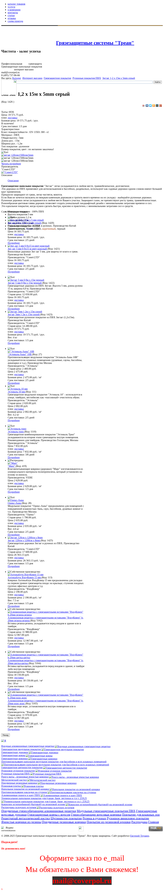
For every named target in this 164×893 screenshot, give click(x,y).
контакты (13, 12)
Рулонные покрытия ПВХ (87, 78)
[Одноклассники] (154, 105)
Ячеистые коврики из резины (21, 822)
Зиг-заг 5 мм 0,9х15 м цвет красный (28, 248)
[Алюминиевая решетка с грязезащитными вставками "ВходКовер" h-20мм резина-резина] (46, 614)
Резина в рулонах (94, 818)
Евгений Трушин (139, 835)
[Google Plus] (160, 105)
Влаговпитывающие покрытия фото (22, 29)
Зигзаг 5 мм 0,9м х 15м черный (25, 282)
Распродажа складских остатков (19, 807)
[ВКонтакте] (147, 105)
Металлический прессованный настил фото (26, 41)
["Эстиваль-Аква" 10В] (21, 351)
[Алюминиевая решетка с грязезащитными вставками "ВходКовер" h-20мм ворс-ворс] (46, 697)
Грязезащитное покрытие (57, 78)
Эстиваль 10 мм (17, 391)
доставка (12, 117)
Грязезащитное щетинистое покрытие (22, 767)
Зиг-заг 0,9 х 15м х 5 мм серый (25, 222)
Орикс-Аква (15, 503)
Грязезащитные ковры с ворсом (48, 814)
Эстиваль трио (16, 431)
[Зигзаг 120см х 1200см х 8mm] (25, 537)
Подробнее (14, 243)
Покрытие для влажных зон (141, 814)
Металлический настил (14, 780)
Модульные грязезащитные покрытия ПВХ (106, 811)
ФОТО (6, 26)
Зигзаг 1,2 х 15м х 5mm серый (118, 78)
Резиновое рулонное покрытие (18, 770)
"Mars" (12, 466)
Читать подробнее (11, 163)
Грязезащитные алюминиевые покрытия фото (27, 35)
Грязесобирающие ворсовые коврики (96, 814)
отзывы (12, 18)
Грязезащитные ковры (13, 755)
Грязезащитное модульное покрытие (21, 749)
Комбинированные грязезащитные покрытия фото (30, 38)
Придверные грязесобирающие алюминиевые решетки (38, 811)
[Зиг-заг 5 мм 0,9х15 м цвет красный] (28, 245)
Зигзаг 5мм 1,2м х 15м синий (24, 314)
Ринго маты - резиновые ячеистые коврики (25, 776)
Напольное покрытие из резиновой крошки (25, 789)
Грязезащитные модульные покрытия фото (34, 27)
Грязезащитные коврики (14, 758)
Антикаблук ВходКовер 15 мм (24, 577)
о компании (14, 9)
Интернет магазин (32, 78)
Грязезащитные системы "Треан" (95, 43)
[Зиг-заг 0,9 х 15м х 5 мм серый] (26, 220)
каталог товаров (16, 4)
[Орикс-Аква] (16, 500)
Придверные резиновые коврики (19, 783)
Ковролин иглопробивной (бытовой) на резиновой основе (33, 804)
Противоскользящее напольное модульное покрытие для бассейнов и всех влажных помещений (54, 761)
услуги (11, 6)
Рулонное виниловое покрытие (128, 818)
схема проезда (15, 21)
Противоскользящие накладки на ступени (24, 792)
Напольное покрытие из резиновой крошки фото (29, 44)
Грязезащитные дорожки (15, 752)
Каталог (16, 78)
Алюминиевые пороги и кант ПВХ (21, 795)
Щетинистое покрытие (66, 818)
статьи (11, 15)
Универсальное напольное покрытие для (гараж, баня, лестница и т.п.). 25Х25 (44, 798)
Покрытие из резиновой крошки (109, 822)
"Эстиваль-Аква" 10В (20, 354)
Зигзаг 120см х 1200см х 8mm (24, 540)
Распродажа (139, 822)
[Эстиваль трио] (17, 428)
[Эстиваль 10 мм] (18, 388)
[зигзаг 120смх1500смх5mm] (17, 155)
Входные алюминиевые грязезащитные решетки (28, 746)
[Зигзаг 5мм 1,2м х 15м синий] (25, 311)
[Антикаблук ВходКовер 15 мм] (25, 574)
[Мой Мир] (157, 105)
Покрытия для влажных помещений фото (25, 32)
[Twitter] (150, 105)
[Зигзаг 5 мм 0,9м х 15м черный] (26, 280)
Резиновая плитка (11, 786)
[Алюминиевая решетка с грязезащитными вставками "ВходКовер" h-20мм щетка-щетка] (46, 657)
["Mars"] (13, 463)
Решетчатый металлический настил (25, 818)
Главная (153, 822)
